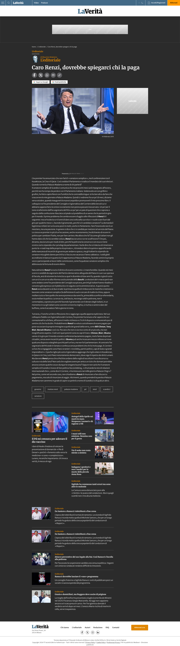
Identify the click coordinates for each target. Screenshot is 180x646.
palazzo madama (71, 389)
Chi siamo (65, 627)
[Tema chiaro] (139, 2)
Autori (87, 627)
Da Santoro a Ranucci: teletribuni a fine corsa (75, 511)
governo (37, 389)
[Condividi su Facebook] (34, 75)
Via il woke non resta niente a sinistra (81, 451)
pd (85, 389)
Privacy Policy (90, 642)
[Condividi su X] (40, 75)
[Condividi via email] (53, 75)
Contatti (115, 627)
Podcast (44, 3)
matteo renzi (53, 389)
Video (36, 3)
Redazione (97, 627)
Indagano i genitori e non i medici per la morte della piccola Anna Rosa (81, 470)
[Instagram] (92, 632)
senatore (38, 396)
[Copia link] (59, 75)
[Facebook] (82, 632)
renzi (95, 389)
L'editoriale (42, 47)
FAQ (107, 627)
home (34, 47)
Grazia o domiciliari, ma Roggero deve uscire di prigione (80, 594)
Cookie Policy (101, 642)
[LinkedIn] (98, 632)
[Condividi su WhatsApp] (47, 75)
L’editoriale (77, 627)
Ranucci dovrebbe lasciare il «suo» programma (76, 576)
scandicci (106, 389)
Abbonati (174, 3)
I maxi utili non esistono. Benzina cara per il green (81, 436)
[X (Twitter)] (87, 632)
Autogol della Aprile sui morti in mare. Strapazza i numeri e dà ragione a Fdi (82, 420)
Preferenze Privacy (113, 642)
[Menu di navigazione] (3, 3)
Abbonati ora (139, 627)
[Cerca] (8, 3)
